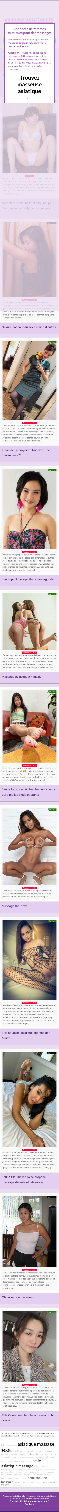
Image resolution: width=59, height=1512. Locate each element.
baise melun (15, 1451)
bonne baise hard (45, 1454)
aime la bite (26, 1485)
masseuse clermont (26, 1472)
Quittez (29, 99)
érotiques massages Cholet (24, 1482)
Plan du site (29, 1504)
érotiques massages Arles (11, 1474)
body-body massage (43, 1482)
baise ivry (14, 1457)
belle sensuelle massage (44, 1472)
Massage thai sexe (15, 906)
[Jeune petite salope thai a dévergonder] (29, 510)
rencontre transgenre (21, 1433)
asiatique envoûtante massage (32, 1451)
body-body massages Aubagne (20, 1461)
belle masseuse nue (9, 1445)
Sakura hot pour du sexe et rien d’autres (29, 327)
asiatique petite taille (42, 1470)
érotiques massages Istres (17, 1478)
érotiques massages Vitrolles (22, 1470)
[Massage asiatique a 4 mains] (29, 622)
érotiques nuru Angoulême (32, 1474)
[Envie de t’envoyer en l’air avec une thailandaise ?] (29, 381)
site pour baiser (43, 1433)
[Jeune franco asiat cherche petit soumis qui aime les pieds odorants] (29, 727)
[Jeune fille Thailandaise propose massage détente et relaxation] (29, 1100)
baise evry (14, 1472)
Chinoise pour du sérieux (19, 1297)
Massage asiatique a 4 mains (22, 676)
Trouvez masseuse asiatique (29, 84)
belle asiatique (15, 1485)
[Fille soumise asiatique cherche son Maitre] (29, 960)
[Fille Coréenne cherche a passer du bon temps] (29, 1347)
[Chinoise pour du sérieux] (29, 1232)
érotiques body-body (27, 1454)
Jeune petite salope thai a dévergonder (28, 579)
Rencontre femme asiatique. (41, 1496)
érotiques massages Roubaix (29, 1457)
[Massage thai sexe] (29, 847)
